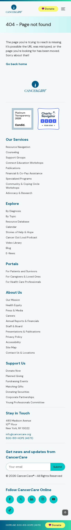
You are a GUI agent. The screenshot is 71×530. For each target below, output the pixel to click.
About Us (14, 292)
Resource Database (17, 221)
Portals (12, 263)
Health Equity (14, 305)
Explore (12, 203)
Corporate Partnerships (20, 397)
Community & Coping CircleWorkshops (23, 185)
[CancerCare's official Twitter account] (21, 499)
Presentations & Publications (23, 331)
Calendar (11, 226)
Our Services (17, 139)
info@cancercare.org (18, 434)
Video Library (14, 242)
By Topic (11, 216)
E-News (10, 253)
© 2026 (34, 476)
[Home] (14, 8)
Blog (8, 248)
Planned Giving (14, 376)
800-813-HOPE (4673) (19, 438)
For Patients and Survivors (21, 271)
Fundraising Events (17, 381)
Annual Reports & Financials (22, 321)
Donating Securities (17, 391)
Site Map (11, 347)
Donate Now (13, 370)
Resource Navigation (18, 147)
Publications (13, 168)
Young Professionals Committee (25, 402)
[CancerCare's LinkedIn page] (32, 499)
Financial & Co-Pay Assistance (24, 173)
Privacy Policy (14, 336)
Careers (10, 315)
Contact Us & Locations (20, 352)
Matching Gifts (14, 386)
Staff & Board (14, 326)
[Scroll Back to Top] (65, 512)
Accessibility (13, 342)
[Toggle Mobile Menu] (63, 9)
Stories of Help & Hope (19, 232)
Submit (57, 466)
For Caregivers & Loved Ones (23, 276)
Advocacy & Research (19, 193)
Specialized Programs (19, 178)
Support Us (15, 363)
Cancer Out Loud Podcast (21, 237)
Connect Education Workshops (24, 162)
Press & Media (14, 310)
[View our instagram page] (43, 499)
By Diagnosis (13, 211)
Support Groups (15, 157)
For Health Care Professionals (23, 281)
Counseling (12, 152)
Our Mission (13, 300)
